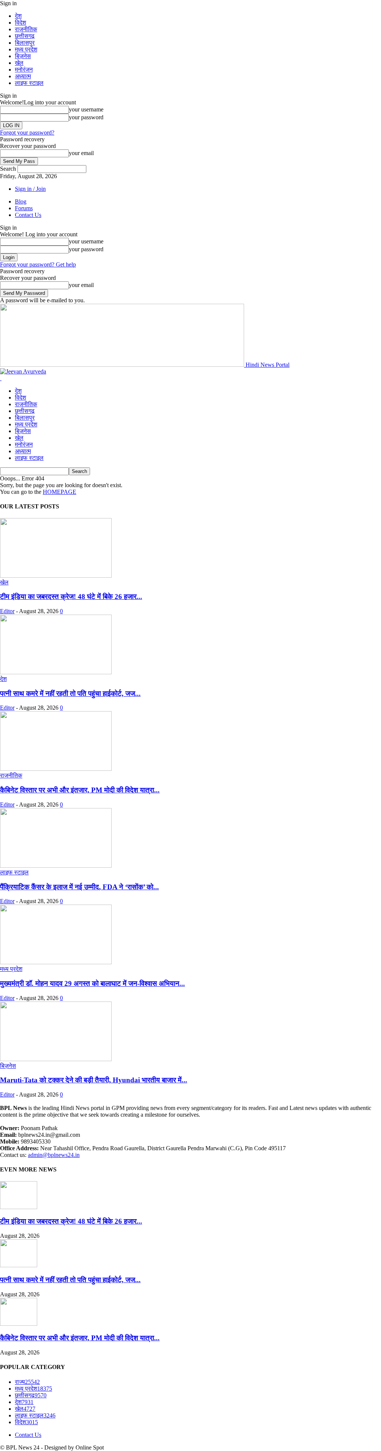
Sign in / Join (30, 189)
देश (18, 16)
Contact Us (28, 215)
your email (81, 153)
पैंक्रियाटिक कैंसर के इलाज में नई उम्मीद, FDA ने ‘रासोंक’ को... (79, 887)
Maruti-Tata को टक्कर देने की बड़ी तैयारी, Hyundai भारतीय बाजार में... (93, 1080)
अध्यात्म (23, 76)
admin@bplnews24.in (54, 1155)
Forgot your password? (27, 132)
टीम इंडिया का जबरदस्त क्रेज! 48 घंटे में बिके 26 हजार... (71, 596)
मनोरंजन (24, 69)
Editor (7, 611)
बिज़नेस (23, 56)
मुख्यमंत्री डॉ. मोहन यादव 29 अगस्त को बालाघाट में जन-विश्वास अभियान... (92, 983)
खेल (19, 63)
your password (86, 117)
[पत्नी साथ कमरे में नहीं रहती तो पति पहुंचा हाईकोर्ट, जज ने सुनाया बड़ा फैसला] (56, 672)
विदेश (20, 22)
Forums (24, 208)
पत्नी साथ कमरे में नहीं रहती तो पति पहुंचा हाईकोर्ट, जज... (70, 693)
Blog (20, 201)
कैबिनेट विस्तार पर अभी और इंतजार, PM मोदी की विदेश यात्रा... (80, 790)
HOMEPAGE (59, 492)
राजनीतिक (26, 29)
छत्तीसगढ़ (25, 36)
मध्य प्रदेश (26, 49)
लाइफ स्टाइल (29, 83)
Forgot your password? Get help (38, 264)
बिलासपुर (25, 43)
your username (86, 109)
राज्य (27, 1382)
